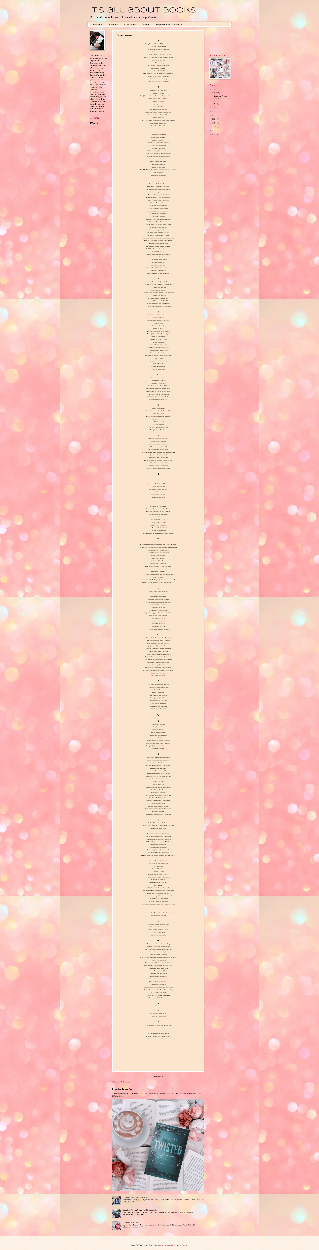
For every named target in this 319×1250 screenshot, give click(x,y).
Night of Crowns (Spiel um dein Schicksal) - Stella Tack (158, 613)
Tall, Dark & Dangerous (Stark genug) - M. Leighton (158, 836)
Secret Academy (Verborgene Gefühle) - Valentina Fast (158, 808)
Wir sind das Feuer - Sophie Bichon (158, 973)
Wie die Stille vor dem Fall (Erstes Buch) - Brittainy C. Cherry (158, 989)
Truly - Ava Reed (158, 885)
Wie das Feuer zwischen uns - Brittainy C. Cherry (158, 944)
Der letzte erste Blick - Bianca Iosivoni (158, 184)
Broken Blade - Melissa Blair (158, 126)
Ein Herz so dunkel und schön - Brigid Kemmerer (158, 303)
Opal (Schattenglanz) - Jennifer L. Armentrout (158, 643)
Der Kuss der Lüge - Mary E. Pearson (158, 205)
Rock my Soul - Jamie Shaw (158, 729)
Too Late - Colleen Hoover (158, 869)
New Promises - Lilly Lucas (158, 607)
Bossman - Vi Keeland (158, 93)
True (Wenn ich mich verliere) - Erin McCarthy (158, 833)
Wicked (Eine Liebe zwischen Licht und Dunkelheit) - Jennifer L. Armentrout (158, 957)
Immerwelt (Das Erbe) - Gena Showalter (158, 465)
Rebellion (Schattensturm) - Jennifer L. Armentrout (158, 743)
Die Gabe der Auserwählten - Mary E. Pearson (158, 211)
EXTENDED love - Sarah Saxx (158, 295)
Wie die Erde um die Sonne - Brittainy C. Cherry (158, 952)
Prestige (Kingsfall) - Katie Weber (158, 698)
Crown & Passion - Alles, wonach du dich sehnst (158, 156)
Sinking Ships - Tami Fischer (158, 803)
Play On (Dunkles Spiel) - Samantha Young (158, 687)
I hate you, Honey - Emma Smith (158, 441)
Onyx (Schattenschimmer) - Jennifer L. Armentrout (158, 640)
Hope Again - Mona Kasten (158, 419)
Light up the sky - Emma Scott (158, 525)
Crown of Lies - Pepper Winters (158, 145)
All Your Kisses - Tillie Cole (158, 68)
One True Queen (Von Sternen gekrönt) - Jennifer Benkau (158, 659)
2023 (214, 111)
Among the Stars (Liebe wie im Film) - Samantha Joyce (158, 44)
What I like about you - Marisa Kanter (158, 981)
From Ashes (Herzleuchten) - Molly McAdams (158, 331)
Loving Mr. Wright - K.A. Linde (158, 519)
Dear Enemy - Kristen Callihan (158, 270)
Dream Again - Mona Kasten (158, 257)
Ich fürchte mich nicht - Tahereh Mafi (158, 446)
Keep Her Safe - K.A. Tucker (158, 497)
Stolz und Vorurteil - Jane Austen (158, 768)
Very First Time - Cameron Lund (158, 935)
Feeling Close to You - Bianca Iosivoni (158, 350)
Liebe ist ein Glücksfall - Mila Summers (158, 514)
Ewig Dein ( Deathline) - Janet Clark (158, 282)
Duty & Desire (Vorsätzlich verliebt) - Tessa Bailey (158, 246)
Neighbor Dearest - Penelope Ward (158, 596)
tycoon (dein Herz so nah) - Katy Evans (158, 860)
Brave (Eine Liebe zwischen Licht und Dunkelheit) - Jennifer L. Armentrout (158, 96)
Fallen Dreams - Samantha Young (158, 352)
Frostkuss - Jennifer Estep (158, 317)
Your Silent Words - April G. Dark (158, 1013)
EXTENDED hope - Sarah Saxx (158, 290)
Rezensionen (129, 24)
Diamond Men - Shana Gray (158, 216)
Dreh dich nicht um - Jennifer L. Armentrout (158, 194)
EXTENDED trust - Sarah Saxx (158, 287)
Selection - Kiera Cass (158, 762)
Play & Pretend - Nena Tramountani (158, 706)
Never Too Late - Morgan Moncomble (158, 615)
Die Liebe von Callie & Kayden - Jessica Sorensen (158, 197)
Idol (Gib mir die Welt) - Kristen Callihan (158, 449)
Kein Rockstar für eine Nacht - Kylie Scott (158, 484)
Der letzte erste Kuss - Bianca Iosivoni (158, 213)
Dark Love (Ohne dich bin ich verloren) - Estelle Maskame (158, 240)
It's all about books (143, 10)
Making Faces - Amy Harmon (158, 571)
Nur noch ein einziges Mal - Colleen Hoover (158, 594)
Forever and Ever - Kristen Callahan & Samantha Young (158, 355)
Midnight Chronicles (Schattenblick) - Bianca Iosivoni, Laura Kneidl (158, 569)
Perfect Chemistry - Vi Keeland (158, 708)
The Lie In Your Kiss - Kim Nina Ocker (158, 898)
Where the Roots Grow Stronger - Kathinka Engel (158, 995)
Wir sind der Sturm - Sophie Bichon (158, 976)
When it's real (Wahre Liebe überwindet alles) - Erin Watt (158, 949)
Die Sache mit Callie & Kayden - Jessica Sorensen (158, 189)
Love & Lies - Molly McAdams (158, 517)
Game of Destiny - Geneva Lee (158, 383)
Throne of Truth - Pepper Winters (158, 844)
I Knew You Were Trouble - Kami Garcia (158, 438)
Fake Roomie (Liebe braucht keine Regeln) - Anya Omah (158, 334)
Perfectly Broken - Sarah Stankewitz (158, 695)
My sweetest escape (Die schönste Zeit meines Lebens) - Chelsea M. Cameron (158, 547)
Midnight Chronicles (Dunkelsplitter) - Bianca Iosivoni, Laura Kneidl (158, 580)
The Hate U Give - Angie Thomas (158, 828)
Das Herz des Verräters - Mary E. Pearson (158, 208)
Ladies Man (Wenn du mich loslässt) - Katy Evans (158, 511)
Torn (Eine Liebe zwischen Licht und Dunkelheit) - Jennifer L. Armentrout (158, 855)
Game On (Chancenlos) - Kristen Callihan (158, 386)
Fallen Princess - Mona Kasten (158, 366)
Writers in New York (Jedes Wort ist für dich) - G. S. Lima (158, 962)
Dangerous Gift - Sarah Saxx (158, 262)
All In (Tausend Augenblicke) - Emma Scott (158, 49)
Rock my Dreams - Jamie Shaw (158, 732)
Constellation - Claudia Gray (158, 137)
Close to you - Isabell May (158, 140)
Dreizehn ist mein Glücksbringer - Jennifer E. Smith (158, 224)
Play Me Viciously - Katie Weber (158, 703)
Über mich (113, 24)
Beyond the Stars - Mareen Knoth (158, 123)
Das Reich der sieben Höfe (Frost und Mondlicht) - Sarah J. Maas (158, 238)
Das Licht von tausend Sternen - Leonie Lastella (158, 254)
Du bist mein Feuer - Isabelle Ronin (158, 202)
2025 (214, 104)
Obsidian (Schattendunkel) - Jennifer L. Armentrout (158, 638)
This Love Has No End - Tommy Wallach (158, 831)
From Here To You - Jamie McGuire (158, 344)
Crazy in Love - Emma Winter (158, 164)
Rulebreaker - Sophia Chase (158, 737)
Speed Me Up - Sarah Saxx (158, 811)
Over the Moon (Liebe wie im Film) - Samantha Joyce (158, 654)
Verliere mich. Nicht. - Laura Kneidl (158, 927)
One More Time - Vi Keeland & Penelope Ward (158, 662)
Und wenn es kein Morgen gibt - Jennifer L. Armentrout (158, 912)
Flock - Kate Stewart (158, 363)
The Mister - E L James (158, 871)
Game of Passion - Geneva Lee (158, 380)
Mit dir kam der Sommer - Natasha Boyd (158, 542)
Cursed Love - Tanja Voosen (158, 167)
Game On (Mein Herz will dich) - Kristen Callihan (158, 391)
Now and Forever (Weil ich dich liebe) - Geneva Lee (158, 602)
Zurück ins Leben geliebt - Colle (156, 1039)
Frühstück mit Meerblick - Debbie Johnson (158, 315)
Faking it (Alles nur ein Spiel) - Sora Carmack (158, 320)
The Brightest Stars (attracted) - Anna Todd (158, 858)
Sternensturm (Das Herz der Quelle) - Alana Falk (158, 773)
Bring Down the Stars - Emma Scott (158, 109)
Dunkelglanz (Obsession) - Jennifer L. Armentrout (158, 249)
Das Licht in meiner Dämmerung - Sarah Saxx (158, 232)
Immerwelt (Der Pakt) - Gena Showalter (158, 457)
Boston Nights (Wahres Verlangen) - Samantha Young (158, 112)
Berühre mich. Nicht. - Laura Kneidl (158, 90)
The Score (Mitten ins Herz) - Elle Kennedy (158, 823)
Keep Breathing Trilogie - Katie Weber (158, 489)
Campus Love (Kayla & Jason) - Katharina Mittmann (158, 153)
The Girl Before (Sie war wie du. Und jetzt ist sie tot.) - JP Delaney (158, 825)
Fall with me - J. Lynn (158, 323)
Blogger (185, 1245)
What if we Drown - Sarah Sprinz (158, 984)
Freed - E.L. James (158, 358)
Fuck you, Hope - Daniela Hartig (158, 325)
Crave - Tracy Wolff (158, 172)
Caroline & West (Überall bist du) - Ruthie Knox (158, 142)
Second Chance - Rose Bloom (158, 789)
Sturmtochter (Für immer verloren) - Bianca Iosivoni (158, 795)
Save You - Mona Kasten (158, 784)
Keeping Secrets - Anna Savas (158, 494)
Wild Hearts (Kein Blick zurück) (158, 960)
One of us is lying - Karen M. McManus (158, 651)
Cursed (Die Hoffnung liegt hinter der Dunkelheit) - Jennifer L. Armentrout (158, 169)
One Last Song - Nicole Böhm (158, 673)
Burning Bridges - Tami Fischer (158, 104)
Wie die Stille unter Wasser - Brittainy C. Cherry (158, 946)
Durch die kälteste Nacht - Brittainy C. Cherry (158, 267)
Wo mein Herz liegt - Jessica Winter (158, 971)
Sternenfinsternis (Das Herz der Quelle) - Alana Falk (158, 776)
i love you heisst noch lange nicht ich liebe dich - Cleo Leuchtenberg (158, 452)
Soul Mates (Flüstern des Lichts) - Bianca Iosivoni (158, 765)
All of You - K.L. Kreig (158, 62)
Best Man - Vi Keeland (158, 101)
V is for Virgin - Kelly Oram (158, 932)
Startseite (97, 24)
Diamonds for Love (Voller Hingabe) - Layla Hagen (158, 219)
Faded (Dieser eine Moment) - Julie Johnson (158, 347)
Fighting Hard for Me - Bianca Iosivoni (158, 361)
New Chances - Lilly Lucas (158, 626)
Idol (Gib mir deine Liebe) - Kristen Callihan (158, 463)
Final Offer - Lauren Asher (158, 369)
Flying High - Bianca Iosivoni (158, 342)
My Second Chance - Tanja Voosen (158, 563)
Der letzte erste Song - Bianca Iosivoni (158, 230)
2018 (214, 130)
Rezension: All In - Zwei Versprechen (135, 1197)
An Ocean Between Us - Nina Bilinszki (158, 71)
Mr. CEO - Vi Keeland (158, 577)
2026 (214, 89)
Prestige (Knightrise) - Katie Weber (158, 700)
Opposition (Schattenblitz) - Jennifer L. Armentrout (158, 648)
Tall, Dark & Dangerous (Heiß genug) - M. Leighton (158, 839)
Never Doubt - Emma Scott (158, 621)
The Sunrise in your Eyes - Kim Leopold (158, 901)
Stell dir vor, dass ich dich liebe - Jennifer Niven (158, 760)
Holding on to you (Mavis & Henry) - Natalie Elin (158, 416)
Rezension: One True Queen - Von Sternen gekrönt (139, 1210)
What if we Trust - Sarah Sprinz (158, 992)
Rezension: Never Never (130, 1222)
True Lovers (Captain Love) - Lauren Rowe (158, 852)
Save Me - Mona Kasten (158, 781)
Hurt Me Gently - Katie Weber (158, 421)
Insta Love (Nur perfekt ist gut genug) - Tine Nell (158, 468)
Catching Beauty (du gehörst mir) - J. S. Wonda (158, 150)
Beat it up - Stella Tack (158, 117)
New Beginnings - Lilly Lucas (158, 604)
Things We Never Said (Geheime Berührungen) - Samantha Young (158, 890)
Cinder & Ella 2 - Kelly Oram (158, 159)
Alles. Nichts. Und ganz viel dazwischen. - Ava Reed (158, 54)
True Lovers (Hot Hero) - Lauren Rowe (158, 863)
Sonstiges (146, 24)
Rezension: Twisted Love (122, 1089)
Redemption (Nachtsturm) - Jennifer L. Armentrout (158, 746)
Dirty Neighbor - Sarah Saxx (158, 251)
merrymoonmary (167, 1245)
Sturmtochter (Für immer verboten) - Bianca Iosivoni (158, 787)
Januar (216, 92)
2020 (214, 123)
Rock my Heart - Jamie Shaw (158, 724)
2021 (214, 119)
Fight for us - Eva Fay (158, 328)
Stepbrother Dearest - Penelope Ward (158, 771)
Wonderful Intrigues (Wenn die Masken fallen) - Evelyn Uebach (158, 987)
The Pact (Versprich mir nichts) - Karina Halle (158, 850)
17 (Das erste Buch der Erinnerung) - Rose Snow (158, 1033)
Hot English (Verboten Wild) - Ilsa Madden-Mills (158, 411)
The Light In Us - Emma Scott (158, 879)
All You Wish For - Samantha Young (158, 79)
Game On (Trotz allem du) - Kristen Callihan (158, 394)
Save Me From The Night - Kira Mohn (158, 798)
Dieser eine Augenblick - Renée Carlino (158, 243)
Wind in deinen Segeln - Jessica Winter (158, 968)
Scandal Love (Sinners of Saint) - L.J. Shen (158, 806)
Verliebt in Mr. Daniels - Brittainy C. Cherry (158, 924)
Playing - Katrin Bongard (158, 692)
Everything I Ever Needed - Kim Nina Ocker (158, 301)
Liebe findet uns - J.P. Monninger (158, 506)
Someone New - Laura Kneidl (158, 792)
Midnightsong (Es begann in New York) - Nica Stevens (158, 566)
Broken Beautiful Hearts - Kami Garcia (158, 98)
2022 (214, 115)
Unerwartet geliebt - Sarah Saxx (158, 915)
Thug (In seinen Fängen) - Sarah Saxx (158, 847)
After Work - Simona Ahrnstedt (158, 46)
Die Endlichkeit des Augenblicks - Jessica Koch (158, 192)
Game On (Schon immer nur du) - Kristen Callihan (158, 388)
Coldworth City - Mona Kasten (158, 134)
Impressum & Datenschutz (169, 24)
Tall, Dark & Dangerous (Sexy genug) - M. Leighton (158, 842)
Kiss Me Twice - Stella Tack (158, 492)
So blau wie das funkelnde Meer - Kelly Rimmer (158, 757)
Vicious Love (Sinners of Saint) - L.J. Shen (158, 929)
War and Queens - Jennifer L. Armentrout (158, 998)
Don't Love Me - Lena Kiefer (158, 265)
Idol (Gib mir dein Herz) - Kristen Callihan (158, 455)
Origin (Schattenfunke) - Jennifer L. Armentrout (158, 646)
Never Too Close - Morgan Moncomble (158, 610)
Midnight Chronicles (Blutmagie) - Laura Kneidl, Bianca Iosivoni (158, 574)
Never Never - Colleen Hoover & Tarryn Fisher (158, 599)
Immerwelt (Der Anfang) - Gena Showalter (158, 444)
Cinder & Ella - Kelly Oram (158, 148)
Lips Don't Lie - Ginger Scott (158, 530)
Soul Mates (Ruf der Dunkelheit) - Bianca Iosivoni (158, 779)
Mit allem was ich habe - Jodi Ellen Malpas (158, 550)
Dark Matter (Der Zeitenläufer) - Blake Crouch (158, 186)
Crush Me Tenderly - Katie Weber (158, 161)
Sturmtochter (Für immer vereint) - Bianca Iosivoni (158, 800)
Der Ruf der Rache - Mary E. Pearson (158, 259)
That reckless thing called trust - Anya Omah (158, 887)
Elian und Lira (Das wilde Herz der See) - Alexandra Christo (158, 284)
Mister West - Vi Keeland (158, 558)
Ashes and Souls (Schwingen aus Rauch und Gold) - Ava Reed (158, 57)
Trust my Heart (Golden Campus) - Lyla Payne (158, 893)
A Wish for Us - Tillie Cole (158, 60)
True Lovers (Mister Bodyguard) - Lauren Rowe (158, 877)
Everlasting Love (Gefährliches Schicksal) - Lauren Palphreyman (158, 292)
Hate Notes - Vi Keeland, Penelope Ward (158, 427)
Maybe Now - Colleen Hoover (158, 561)
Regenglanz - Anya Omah (158, 748)
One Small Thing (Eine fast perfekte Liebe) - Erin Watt (158, 656)
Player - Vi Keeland (158, 690)
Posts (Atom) (125, 1082)
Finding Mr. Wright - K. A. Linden (158, 339)
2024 (214, 107)
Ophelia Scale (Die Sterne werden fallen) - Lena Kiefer (158, 667)
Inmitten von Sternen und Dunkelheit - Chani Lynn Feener (158, 460)
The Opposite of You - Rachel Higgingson (158, 874)
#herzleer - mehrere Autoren (158, 408)
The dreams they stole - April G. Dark (158, 882)
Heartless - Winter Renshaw (158, 413)
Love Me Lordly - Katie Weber (158, 522)
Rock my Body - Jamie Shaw (158, 727)
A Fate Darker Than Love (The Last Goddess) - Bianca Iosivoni (158, 73)
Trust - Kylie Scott (158, 866)
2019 (214, 126)
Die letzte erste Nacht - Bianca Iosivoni (158, 221)
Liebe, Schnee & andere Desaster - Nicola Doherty (158, 509)
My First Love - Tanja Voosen (158, 555)
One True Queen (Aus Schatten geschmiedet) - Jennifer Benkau (158, 670)
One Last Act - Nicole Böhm (158, 675)
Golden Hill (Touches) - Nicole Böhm (158, 399)
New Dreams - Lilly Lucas (158, 618)
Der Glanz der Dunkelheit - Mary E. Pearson (158, 235)
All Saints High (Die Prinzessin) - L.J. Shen (158, 65)
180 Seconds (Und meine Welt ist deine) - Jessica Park (158, 1036)
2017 (214, 134)
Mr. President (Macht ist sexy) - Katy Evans (158, 552)
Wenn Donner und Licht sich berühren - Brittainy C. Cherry (158, 965)
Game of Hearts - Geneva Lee (158, 377)
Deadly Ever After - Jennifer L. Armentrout (158, 200)
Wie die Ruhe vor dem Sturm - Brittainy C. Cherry (158, 979)
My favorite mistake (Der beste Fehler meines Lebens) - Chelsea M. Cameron (158, 544)
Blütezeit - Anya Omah (158, 106)
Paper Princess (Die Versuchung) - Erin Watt (158, 684)
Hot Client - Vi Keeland (158, 424)
